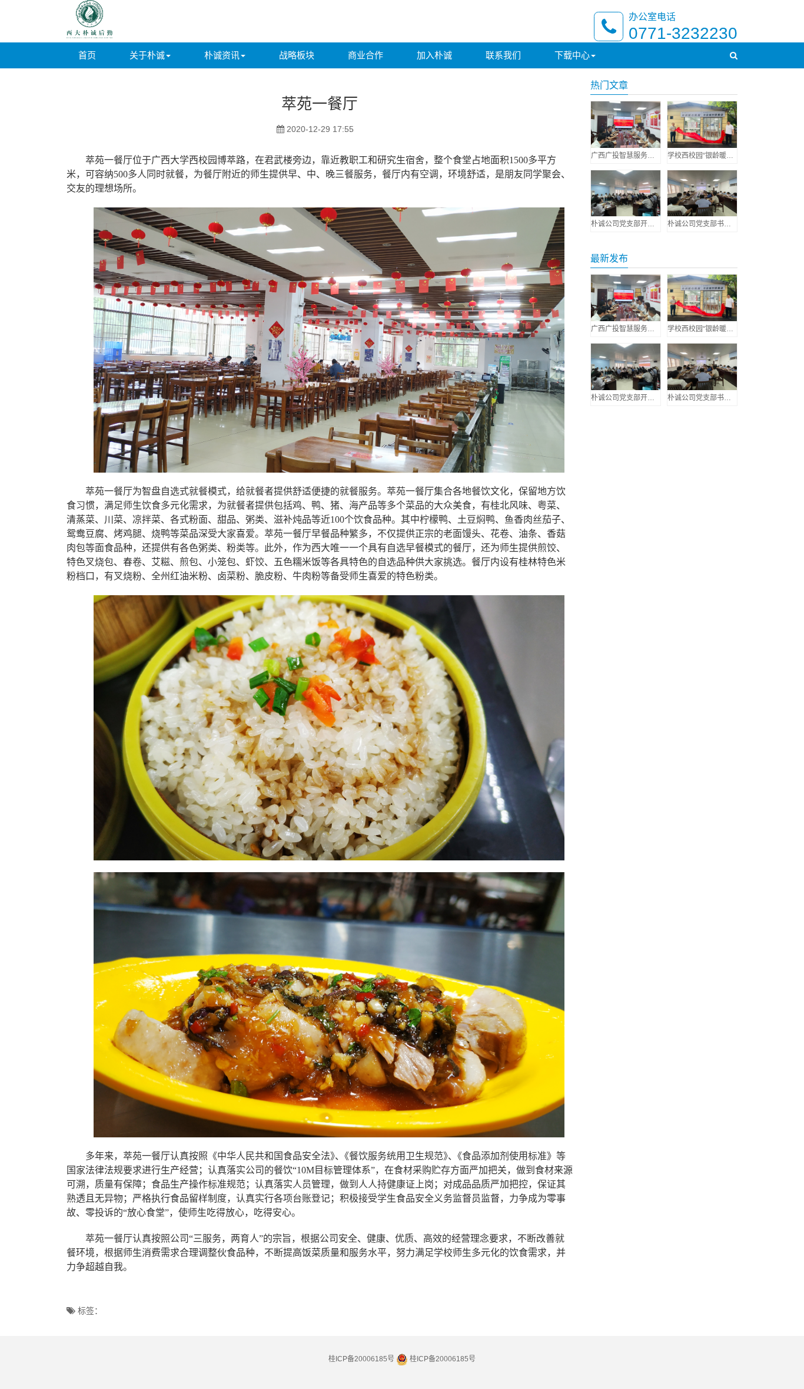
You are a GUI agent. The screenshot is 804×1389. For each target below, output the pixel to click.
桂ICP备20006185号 (361, 1359)
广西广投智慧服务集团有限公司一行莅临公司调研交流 (625, 155)
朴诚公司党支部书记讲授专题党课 (702, 224)
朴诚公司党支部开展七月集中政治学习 (625, 224)
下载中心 (572, 55)
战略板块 (296, 55)
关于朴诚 (147, 55)
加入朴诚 (434, 55)
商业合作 (365, 55)
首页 (87, 55)
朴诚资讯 (222, 55)
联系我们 (503, 55)
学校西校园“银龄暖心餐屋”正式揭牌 (702, 155)
